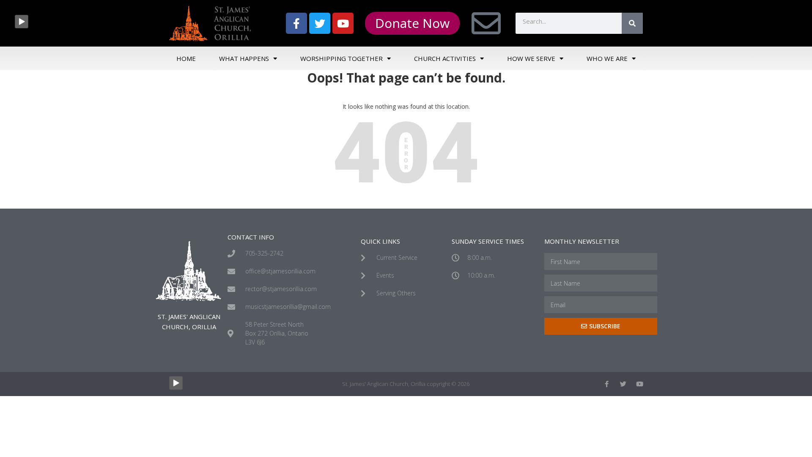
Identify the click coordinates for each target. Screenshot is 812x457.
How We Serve (531, 58)
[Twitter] (319, 23)
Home (186, 58)
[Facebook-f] (296, 23)
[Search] (632, 23)
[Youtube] (343, 23)
